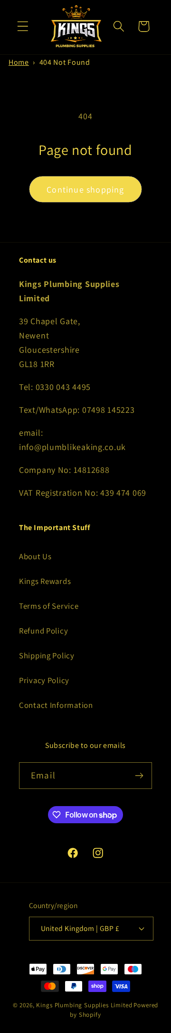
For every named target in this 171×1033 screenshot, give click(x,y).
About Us (35, 556)
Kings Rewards (45, 581)
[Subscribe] (139, 775)
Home (19, 62)
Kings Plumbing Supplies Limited (84, 1005)
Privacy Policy (44, 680)
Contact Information (56, 705)
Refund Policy (43, 630)
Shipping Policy (47, 655)
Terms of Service (49, 606)
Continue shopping (85, 189)
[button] (23, 26)
